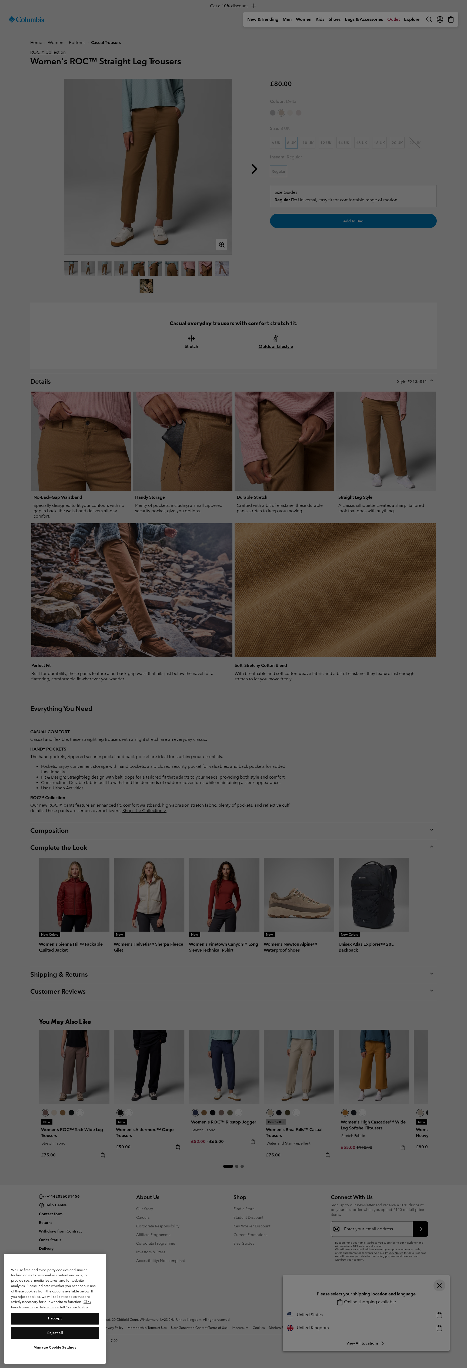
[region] (55, 1309)
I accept (55, 1318)
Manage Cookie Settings (55, 1347)
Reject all (55, 1332)
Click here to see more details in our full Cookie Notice (51, 1304)
